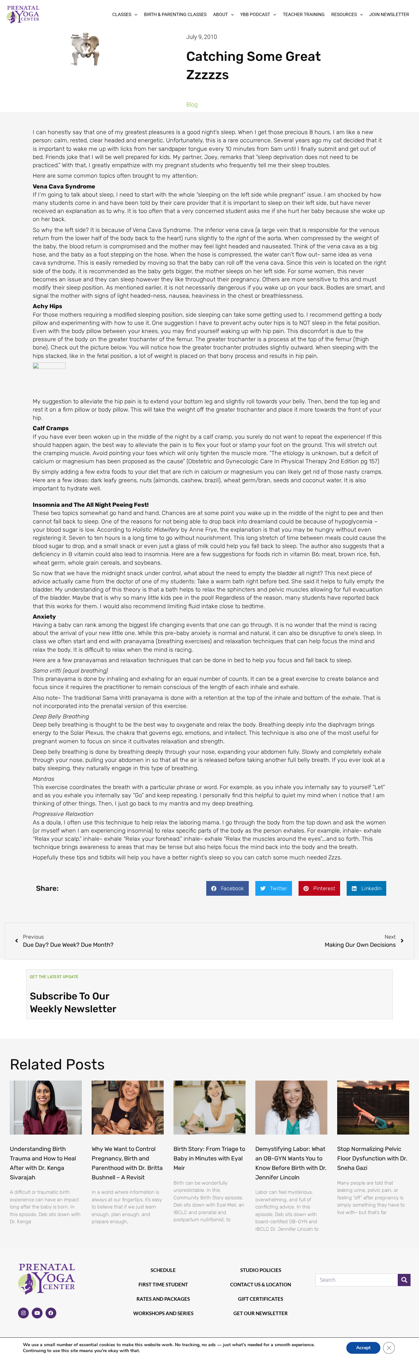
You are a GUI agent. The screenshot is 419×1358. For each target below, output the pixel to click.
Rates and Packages (163, 1299)
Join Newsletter (389, 14)
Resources (344, 14)
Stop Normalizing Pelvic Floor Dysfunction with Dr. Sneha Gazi (372, 1158)
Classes (121, 14)
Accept (363, 1348)
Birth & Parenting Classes (175, 14)
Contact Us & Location (260, 1284)
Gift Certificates (260, 1299)
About (220, 14)
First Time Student (163, 1284)
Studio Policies (260, 1270)
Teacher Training (304, 14)
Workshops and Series (163, 1313)
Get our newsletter (260, 1313)
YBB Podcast (255, 14)
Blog (192, 104)
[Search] (404, 1280)
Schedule (163, 1270)
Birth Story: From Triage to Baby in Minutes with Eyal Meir (209, 1158)
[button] (134, 14)
